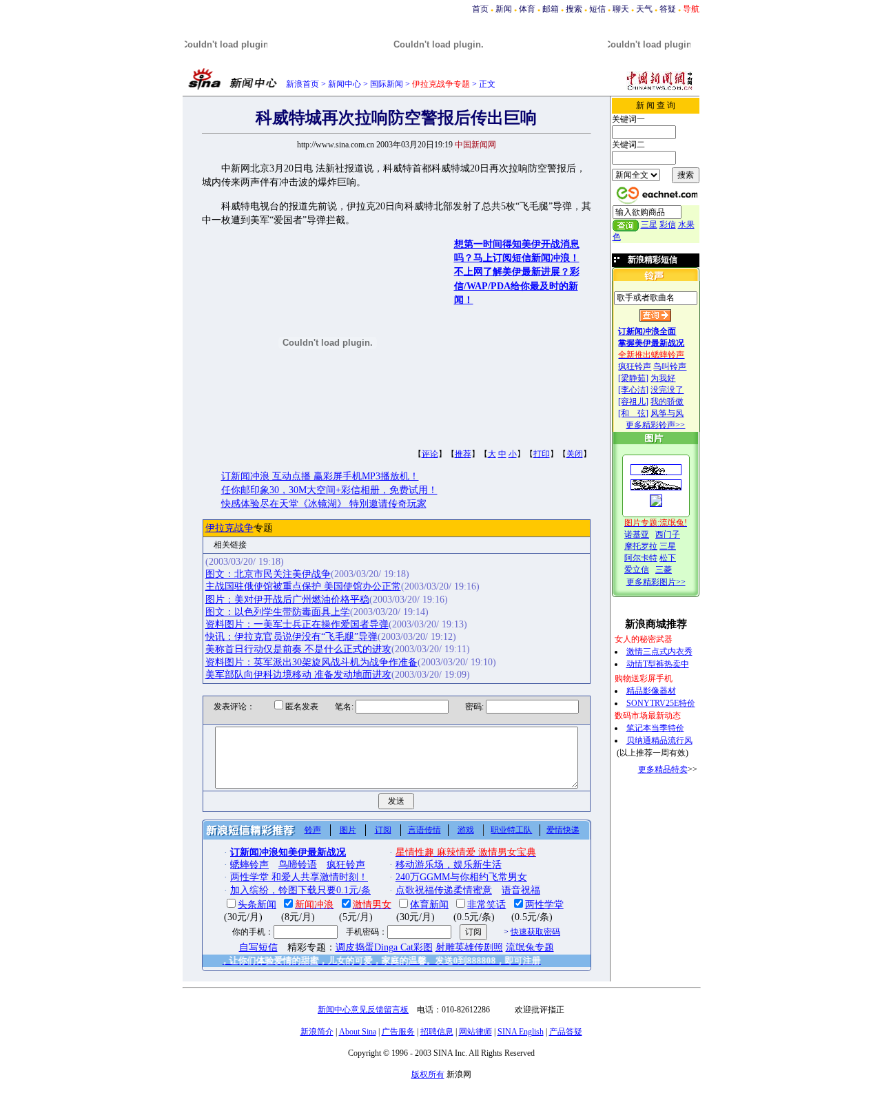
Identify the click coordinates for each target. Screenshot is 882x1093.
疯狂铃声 (634, 366)
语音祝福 (521, 890)
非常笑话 (486, 904)
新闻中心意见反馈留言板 (363, 1009)
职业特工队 (511, 830)
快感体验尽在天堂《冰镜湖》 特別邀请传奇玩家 (324, 504)
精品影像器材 (651, 691)
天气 (644, 9)
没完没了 (667, 390)
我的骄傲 (667, 401)
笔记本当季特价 (655, 728)
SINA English (521, 1032)
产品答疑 (565, 1032)
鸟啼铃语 (297, 865)
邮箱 (550, 9)
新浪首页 (302, 84)
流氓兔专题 (530, 947)
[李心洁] (633, 390)
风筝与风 (667, 413)
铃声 (313, 830)
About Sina (357, 1032)
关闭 (574, 454)
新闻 (503, 9)
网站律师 (475, 1032)
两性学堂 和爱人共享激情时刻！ (299, 877)
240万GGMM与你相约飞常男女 (461, 877)
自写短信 (258, 947)
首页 (480, 9)
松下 (667, 558)
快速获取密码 (535, 932)
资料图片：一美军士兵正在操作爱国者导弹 (297, 624)
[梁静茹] (633, 378)
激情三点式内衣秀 (659, 651)
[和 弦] (633, 413)
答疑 (667, 9)
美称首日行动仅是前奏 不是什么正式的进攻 (298, 649)
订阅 (383, 830)
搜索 (574, 9)
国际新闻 (386, 84)
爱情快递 (563, 830)
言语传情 (424, 830)
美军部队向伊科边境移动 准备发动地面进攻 (298, 674)
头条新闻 (257, 904)
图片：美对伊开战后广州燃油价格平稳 (287, 599)
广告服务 (398, 1032)
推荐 (463, 454)
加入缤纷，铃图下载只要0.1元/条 (300, 890)
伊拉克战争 (229, 528)
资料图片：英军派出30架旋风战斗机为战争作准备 (311, 662)
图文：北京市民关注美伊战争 (268, 574)
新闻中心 (344, 84)
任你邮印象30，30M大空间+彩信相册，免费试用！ (329, 490)
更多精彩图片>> (656, 582)
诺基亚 (636, 534)
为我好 (662, 378)
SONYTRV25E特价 (660, 703)
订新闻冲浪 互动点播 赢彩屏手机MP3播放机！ (320, 476)
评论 (430, 454)
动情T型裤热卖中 (657, 664)
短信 (597, 9)
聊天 (621, 9)
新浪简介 (317, 1032)
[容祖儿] (633, 401)
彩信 (667, 224)
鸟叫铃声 (669, 366)
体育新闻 (429, 904)
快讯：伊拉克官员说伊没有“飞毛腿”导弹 (291, 637)
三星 (649, 224)
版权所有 (427, 1074)
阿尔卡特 (640, 558)
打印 (541, 454)
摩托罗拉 (640, 546)
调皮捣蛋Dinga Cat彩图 (384, 947)
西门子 (667, 534)
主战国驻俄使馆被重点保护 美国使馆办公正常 (303, 586)
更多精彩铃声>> (655, 425)
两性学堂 (544, 904)
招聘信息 (436, 1032)
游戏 (466, 830)
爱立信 (636, 569)
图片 (348, 830)
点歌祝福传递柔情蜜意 (444, 890)
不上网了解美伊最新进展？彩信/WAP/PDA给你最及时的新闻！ (517, 286)
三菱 (663, 569)
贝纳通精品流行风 (659, 740)
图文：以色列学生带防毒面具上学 (277, 612)
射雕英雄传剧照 (469, 947)
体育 (527, 9)
